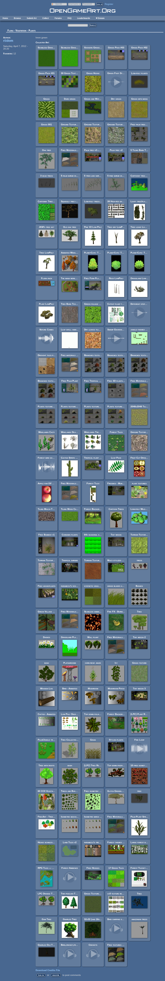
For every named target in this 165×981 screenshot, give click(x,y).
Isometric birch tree (94, 816)
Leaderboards (83, 18)
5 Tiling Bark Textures (142, 150)
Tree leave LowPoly (141, 227)
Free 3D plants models (118, 381)
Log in (41, 975)
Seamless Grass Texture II (74, 47)
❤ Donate (100, 18)
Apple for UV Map (47, 483)
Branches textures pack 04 (97, 355)
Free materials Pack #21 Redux (76, 355)
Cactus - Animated (46, 714)
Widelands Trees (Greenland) (99, 432)
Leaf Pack (116, 457)
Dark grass (69, 99)
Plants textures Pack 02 (96, 406)
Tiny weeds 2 (139, 637)
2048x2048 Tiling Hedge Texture (147, 406)
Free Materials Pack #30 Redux (77, 483)
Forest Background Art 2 (120, 714)
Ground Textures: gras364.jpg (76, 124)
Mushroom (93, 688)
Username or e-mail (74, 4)
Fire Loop (139, 739)
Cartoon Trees (116, 509)
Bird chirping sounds (117, 919)
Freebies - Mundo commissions (122, 483)
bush (46, 663)
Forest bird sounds (47, 457)
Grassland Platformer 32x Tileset (78, 637)
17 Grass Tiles (116, 868)
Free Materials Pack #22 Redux (77, 150)
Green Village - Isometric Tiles (53, 611)
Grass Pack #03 (116, 47)
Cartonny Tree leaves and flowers (55, 201)
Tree (139, 611)
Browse (17, 18)
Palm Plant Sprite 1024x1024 (146, 816)
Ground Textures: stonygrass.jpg (124, 124)
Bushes (139, 586)
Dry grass (116, 99)
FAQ (69, 18)
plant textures (139, 483)
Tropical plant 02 (93, 457)
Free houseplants (46, 586)
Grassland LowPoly (141, 278)
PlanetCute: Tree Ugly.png (121, 252)
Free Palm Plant (69, 381)
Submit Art (32, 18)
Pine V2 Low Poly (93, 227)
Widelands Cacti (46, 432)
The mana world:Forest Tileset (76, 278)
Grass (46, 99)
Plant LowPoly (46, 304)
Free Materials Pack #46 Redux (123, 637)
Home (5, 18)
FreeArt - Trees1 (47, 816)
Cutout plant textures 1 (119, 304)
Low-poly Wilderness (141, 509)
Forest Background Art (96, 509)
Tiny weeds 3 (139, 688)
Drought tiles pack (47, 355)
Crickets (93, 945)
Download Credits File (48, 970)
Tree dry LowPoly (116, 227)
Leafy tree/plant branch (143, 201)
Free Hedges (93, 868)
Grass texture (139, 663)
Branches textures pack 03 (120, 355)
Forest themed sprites (118, 842)
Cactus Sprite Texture (72, 457)
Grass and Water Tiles (95, 99)
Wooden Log (46, 688)
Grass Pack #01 (46, 73)
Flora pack (46, 278)
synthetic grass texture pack (98, 586)
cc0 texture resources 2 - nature (124, 893)
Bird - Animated (69, 688)
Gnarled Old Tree (47, 945)
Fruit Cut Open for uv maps (144, 457)
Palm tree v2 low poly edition (99, 150)
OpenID (58, 4)
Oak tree (46, 150)
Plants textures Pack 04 (50, 406)
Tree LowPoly (46, 252)
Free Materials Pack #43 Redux (77, 611)
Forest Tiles (116, 432)
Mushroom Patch (116, 688)
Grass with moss (139, 99)
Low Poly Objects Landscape (75, 714)
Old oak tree (69, 227)
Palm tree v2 (116, 150)
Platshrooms (69, 663)
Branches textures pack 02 (144, 355)
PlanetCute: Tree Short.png (145, 252)
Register (109, 4)
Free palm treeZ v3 (140, 124)
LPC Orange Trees (47, 893)
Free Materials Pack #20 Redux (147, 381)
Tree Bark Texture (70, 304)
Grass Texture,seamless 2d (98, 893)
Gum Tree (46, 919)
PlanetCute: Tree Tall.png (97, 252)
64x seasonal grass (94, 534)
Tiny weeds (116, 534)
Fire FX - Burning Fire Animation (123, 611)
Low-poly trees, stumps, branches (101, 201)
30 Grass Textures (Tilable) (75, 73)
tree (139, 791)
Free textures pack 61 (118, 945)
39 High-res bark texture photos (123, 201)
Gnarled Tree (70, 919)
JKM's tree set (46, 227)
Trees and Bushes (70, 791)
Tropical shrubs (70, 560)
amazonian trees (139, 919)
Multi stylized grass (117, 560)
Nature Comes (46, 329)
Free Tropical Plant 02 (96, 381)
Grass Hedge (93, 73)
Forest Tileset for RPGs (143, 868)
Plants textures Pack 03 (73, 406)
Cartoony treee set (140, 175)
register (55, 975)
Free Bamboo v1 (46, 534)
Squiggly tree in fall (71, 201)
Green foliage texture (95, 304)
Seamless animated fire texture (99, 611)
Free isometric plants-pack (97, 791)
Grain (93, 739)
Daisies (46, 637)
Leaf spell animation (71, 329)
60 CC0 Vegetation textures (52, 791)
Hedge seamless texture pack (52, 842)
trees (139, 560)
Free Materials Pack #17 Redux (123, 816)
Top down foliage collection (98, 714)
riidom (8, 40)
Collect (45, 18)
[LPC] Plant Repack (141, 714)
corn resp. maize (93, 663)
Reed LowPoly (116, 278)
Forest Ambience (69, 868)
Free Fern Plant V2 (94, 278)
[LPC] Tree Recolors (95, 765)
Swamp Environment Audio (120, 329)
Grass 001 (46, 124)
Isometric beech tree (71, 816)
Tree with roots (46, 765)
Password (87, 4)
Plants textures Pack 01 (119, 406)
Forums (58, 18)
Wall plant (92, 637)
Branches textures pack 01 (51, 381)
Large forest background (143, 842)
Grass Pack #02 (139, 47)
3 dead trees (46, 175)
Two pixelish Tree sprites (74, 893)
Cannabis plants (70, 534)
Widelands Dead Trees (72, 432)
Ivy (116, 663)
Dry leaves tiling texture (96, 329)
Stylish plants (116, 739)
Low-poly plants (139, 73)
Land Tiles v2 (70, 842)
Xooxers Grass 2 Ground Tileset (101, 47)
